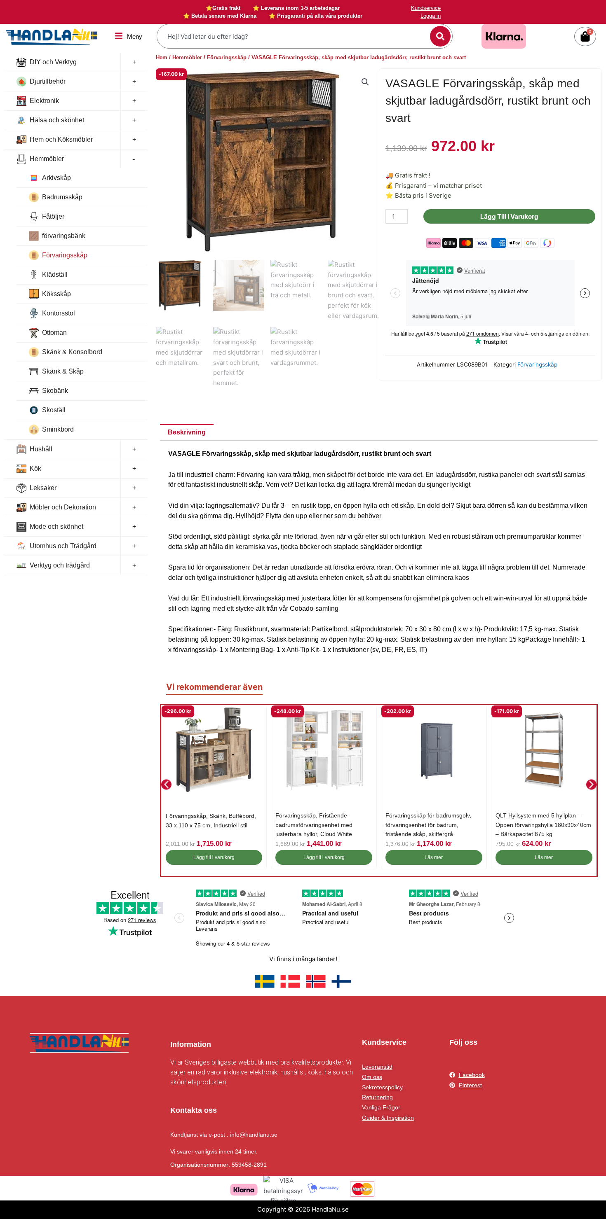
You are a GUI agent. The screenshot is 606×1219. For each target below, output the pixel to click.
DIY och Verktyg (53, 61)
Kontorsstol (58, 313)
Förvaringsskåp (64, 255)
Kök (35, 468)
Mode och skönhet (56, 526)
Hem (161, 57)
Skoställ (54, 409)
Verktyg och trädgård (60, 565)
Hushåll (41, 449)
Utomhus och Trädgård (63, 545)
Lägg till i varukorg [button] (214, 857)
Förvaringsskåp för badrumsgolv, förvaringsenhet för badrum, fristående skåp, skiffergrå (428, 824)
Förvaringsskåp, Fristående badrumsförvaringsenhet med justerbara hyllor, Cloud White (313, 824)
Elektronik (44, 100)
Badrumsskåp (62, 197)
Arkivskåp (56, 177)
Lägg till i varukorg (509, 216)
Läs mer (434, 857)
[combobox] (294, 36)
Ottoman (54, 332)
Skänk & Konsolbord (72, 351)
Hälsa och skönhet (57, 120)
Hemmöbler (47, 158)
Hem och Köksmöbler (61, 139)
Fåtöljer (53, 216)
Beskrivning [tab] (187, 432)
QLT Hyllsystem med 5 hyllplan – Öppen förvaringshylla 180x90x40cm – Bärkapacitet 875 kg (543, 824)
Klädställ (55, 274)
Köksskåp (56, 293)
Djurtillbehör (48, 81)
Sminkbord (58, 429)
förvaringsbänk (63, 235)
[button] (365, 82)
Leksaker (43, 487)
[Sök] (440, 36)
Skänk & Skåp (63, 371)
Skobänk (55, 390)
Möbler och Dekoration (63, 507)
